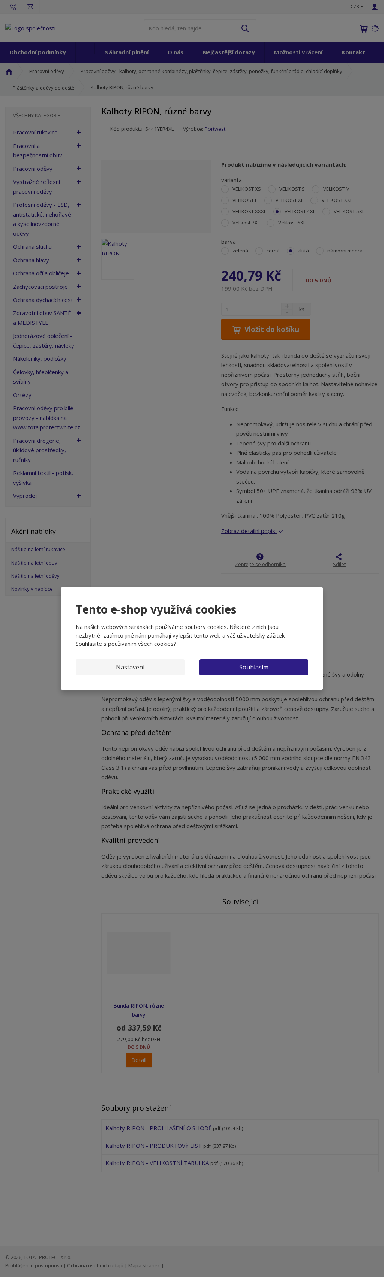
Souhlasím (253, 667)
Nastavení (130, 667)
